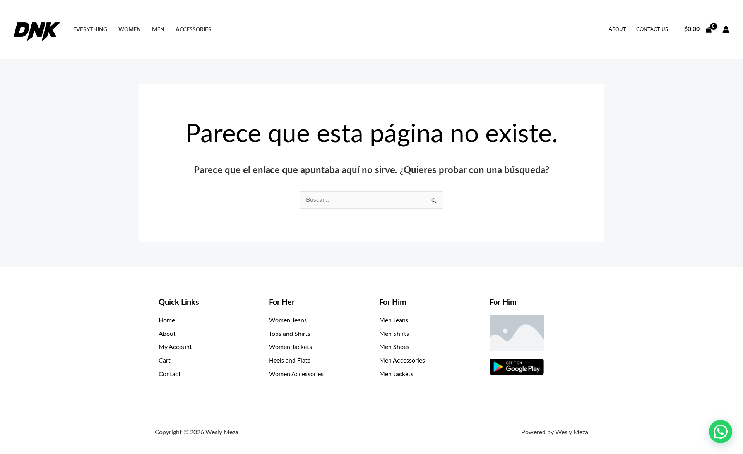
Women (129, 30)
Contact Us (652, 29)
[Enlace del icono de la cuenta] (725, 29)
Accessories (193, 30)
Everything (90, 30)
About (617, 29)
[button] (720, 431)
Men (158, 30)
